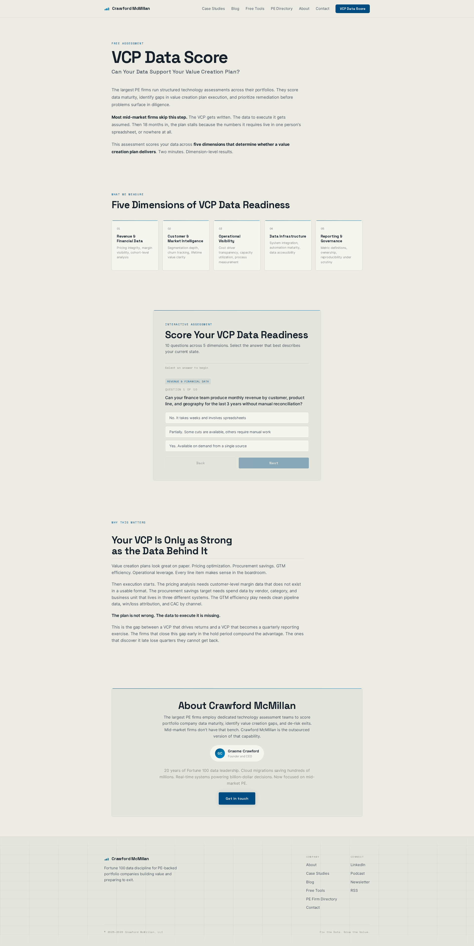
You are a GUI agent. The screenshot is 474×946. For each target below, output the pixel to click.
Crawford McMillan (131, 8)
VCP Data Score (352, 9)
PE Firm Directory (321, 899)
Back (200, 463)
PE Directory (282, 8)
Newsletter (360, 882)
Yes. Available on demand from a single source (208, 446)
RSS (354, 890)
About (304, 8)
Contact (322, 8)
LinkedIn (358, 864)
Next (273, 463)
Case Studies (213, 8)
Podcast (358, 873)
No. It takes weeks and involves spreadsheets (207, 418)
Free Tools (255, 8)
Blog (235, 8)
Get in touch (237, 798)
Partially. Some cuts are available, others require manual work (220, 432)
